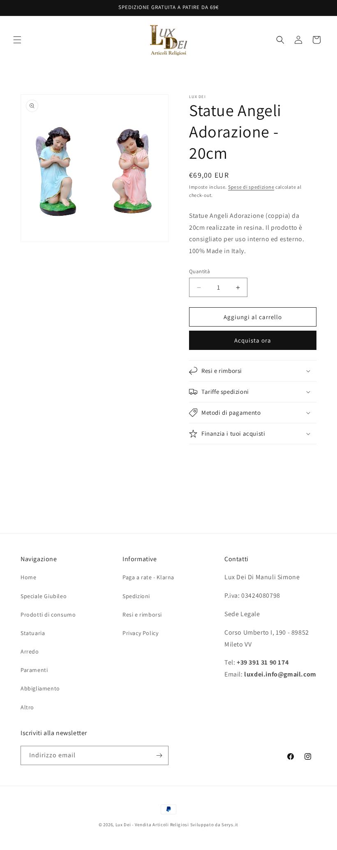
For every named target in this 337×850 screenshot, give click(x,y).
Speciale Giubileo (44, 596)
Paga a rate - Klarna (148, 577)
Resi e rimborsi (142, 614)
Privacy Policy (140, 633)
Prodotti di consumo (48, 614)
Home (28, 577)
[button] (17, 40)
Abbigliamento (40, 688)
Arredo (30, 651)
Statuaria (33, 633)
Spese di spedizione (251, 187)
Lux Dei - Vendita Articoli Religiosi (152, 824)
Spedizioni (136, 596)
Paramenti (34, 670)
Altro (27, 707)
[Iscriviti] (159, 755)
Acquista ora (252, 340)
